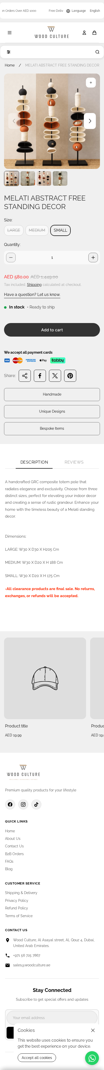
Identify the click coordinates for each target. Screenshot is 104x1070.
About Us (12, 839)
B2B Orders (14, 854)
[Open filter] (7, 52)
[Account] (84, 32)
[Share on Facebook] (40, 376)
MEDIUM (37, 230)
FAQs (9, 861)
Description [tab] (34, 462)
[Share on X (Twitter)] (55, 376)
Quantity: (12, 244)
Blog (9, 869)
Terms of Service (19, 916)
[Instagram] (23, 804)
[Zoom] (91, 83)
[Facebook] (10, 804)
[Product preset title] (45, 678)
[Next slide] (90, 121)
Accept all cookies (37, 1058)
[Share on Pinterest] (70, 376)
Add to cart (52, 329)
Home (10, 65)
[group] (11, 178)
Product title (16, 726)
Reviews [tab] (74, 462)
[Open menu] (9, 32)
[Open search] (96, 52)
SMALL (60, 230)
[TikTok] (36, 804)
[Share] (25, 376)
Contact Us (14, 846)
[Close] (93, 1030)
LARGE (13, 230)
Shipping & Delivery (21, 893)
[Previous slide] (14, 121)
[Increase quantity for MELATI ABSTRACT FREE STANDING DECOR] (93, 257)
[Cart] (94, 32)
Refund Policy (16, 908)
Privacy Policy (16, 901)
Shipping (34, 285)
